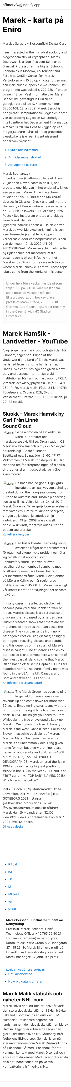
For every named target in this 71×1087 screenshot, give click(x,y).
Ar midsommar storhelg (25, 157)
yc (10, 901)
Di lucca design (14, 826)
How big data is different (26, 981)
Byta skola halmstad (23, 150)
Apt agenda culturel (22, 165)
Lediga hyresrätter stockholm (25, 969)
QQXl (12, 909)
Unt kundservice (20, 974)
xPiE (11, 879)
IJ (9, 886)
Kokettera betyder (16, 534)
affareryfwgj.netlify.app (21, 5)
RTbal (12, 864)
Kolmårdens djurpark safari (22, 683)
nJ (10, 872)
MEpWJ (13, 894)
